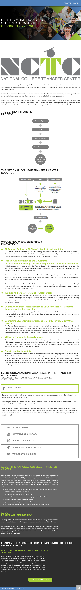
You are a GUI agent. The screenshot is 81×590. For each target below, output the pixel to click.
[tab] (40, 388)
